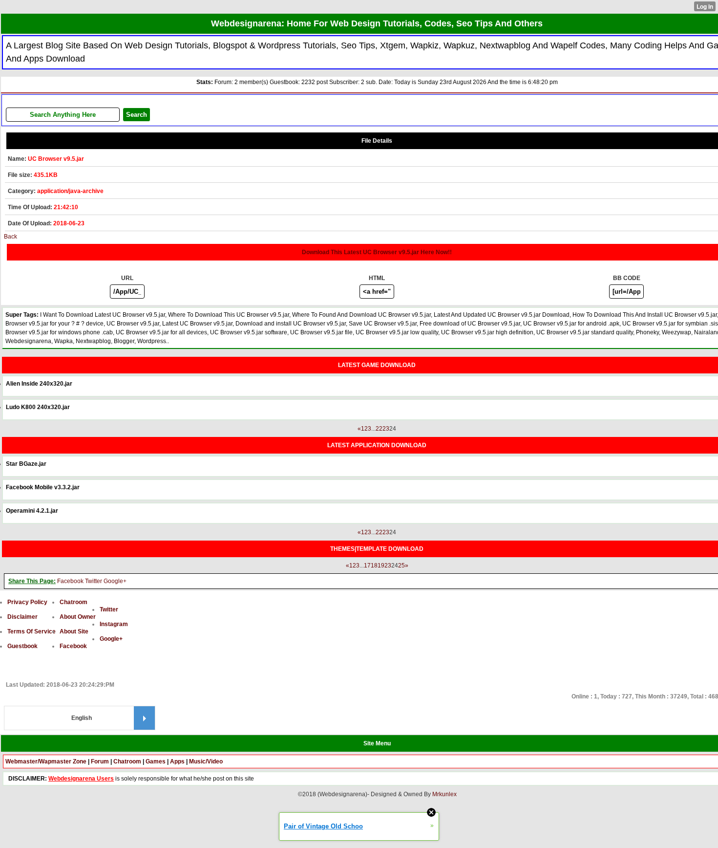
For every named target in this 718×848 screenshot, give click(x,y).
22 (379, 428)
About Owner (78, 616)
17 (367, 565)
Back (10, 236)
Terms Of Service (31, 631)
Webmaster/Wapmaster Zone (45, 761)
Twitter (93, 581)
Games (156, 761)
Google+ (115, 581)
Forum (100, 761)
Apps (177, 761)
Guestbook (22, 646)
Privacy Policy (27, 602)
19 (381, 565)
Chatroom (73, 602)
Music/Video (206, 761)
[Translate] (144, 718)
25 (401, 565)
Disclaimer (22, 616)
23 (385, 428)
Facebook (70, 581)
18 (374, 565)
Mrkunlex (444, 794)
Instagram (114, 624)
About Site (74, 631)
